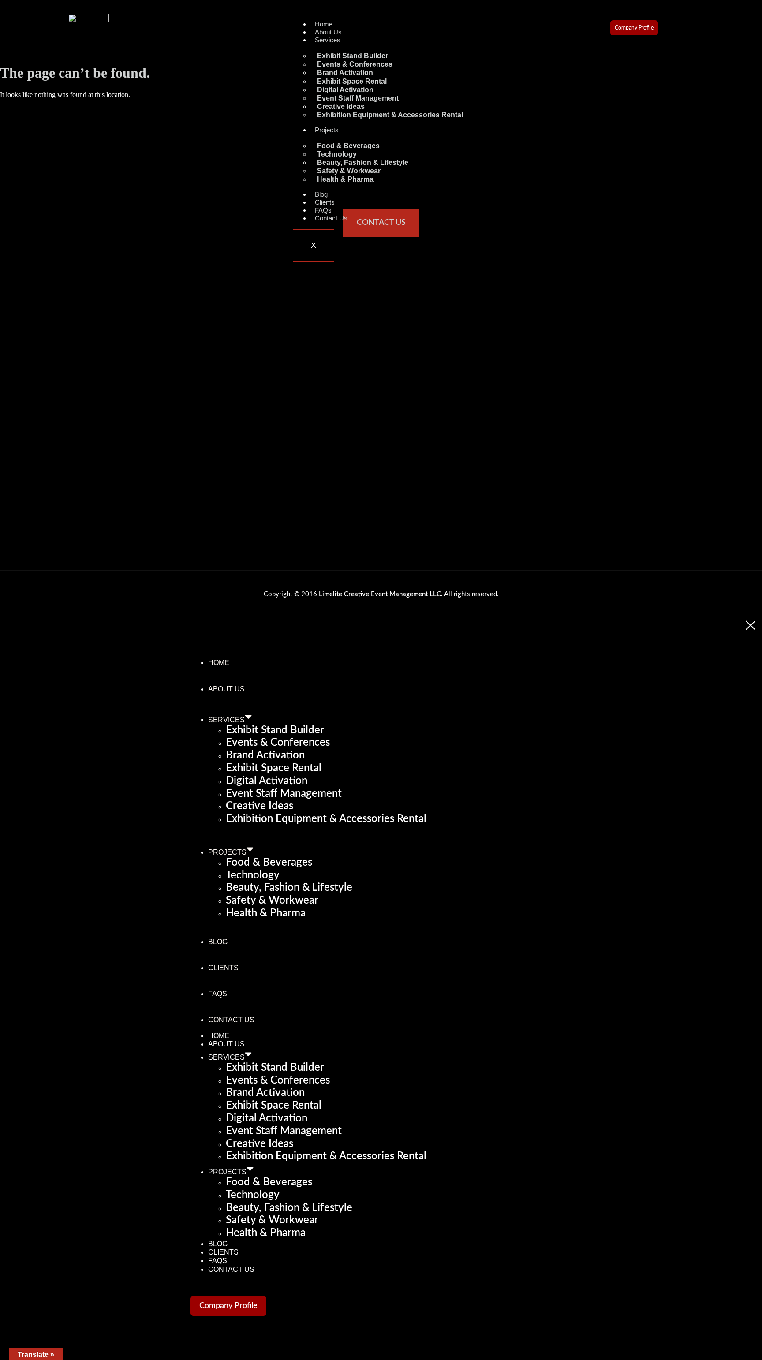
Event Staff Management (284, 793)
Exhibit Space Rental (273, 768)
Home (323, 24)
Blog (321, 194)
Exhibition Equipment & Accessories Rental (390, 115)
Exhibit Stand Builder (275, 730)
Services (327, 40)
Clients (325, 202)
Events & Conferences (278, 742)
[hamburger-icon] (452, 31)
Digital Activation (266, 781)
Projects (327, 130)
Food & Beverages (269, 862)
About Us (328, 32)
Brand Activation (265, 755)
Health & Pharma (345, 179)
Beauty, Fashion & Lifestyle (289, 887)
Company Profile (634, 27)
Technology (253, 875)
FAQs (323, 210)
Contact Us (331, 218)
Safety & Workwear (272, 900)
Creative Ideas (259, 806)
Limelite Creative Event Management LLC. (381, 594)
